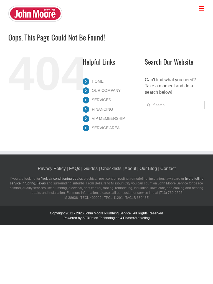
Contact (168, 168)
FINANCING (102, 109)
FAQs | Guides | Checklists (95, 168)
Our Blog (148, 168)
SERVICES (101, 100)
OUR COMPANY (106, 90)
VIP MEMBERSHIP (108, 118)
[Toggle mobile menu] (202, 8)
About (130, 168)
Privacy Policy (52, 168)
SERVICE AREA (106, 128)
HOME (97, 81)
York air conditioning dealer (61, 179)
